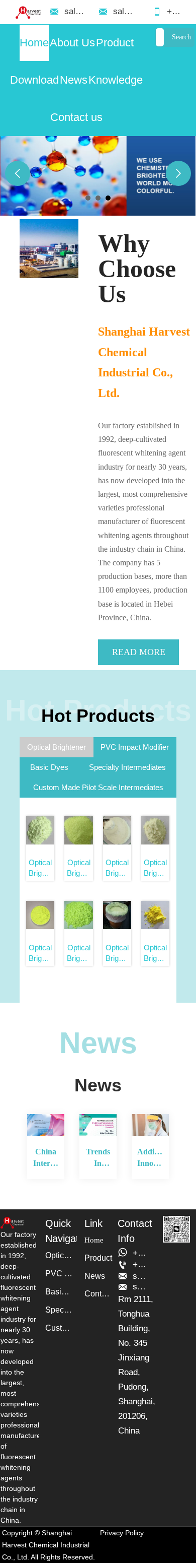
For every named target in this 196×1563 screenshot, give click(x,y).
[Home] (28, 12)
